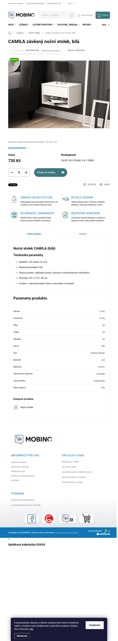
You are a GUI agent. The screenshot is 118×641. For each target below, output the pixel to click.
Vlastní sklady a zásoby (72, 482)
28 (103, 332)
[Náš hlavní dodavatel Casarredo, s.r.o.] (49, 518)
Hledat (72, 15)
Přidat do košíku (46, 172)
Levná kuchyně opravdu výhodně (25, 505)
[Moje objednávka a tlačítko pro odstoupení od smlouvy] (86, 518)
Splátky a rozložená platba (23, 476)
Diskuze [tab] (82, 234)
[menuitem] (12, 25)
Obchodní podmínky (35, 3)
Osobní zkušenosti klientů (22, 500)
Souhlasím (94, 625)
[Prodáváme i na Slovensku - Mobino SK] (67, 519)
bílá (103, 346)
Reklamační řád (54, 3)
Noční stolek (27, 407)
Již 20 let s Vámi (69, 467)
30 (103, 339)
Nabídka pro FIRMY (70, 462)
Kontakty (15, 480)
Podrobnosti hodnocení (50, 51)
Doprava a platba (16, 3)
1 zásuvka (100, 374)
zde (31, 629)
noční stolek (99, 381)
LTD (103, 360)
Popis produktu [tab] (34, 234)
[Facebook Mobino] (31, 518)
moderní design (98, 353)
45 (103, 325)
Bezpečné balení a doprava (74, 477)
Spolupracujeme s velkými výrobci (77, 472)
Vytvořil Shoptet (95, 531)
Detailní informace (17, 148)
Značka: (76, 50)
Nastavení (22, 636)
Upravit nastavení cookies (66, 532)
